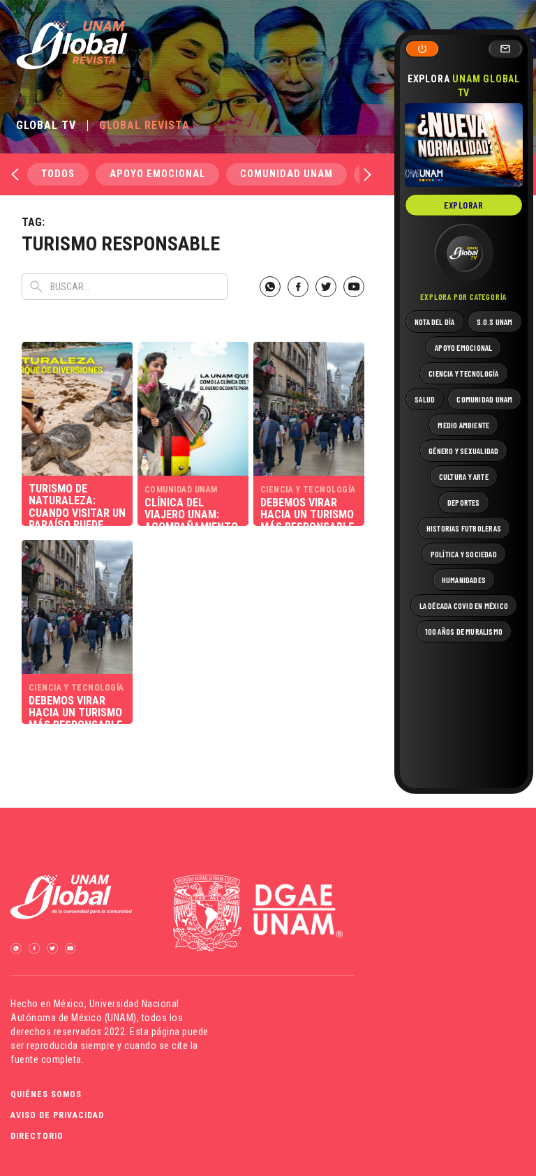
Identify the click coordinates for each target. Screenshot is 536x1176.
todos (58, 174)
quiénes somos (46, 1094)
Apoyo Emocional (157, 174)
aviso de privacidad (57, 1115)
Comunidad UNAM (286, 174)
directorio (37, 1136)
